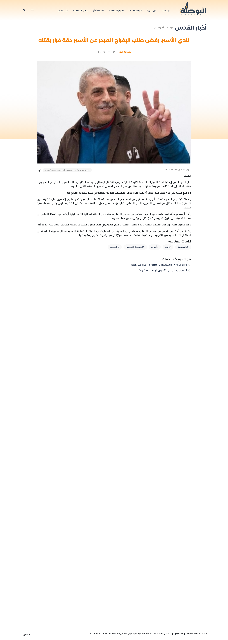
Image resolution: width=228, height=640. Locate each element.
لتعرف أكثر (98, 10)
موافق (26, 634)
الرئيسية (166, 10)
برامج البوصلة (80, 10)
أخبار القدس (159, 28)
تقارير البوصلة (116, 10)
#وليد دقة (183, 247)
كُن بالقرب (63, 10)
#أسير (168, 247)
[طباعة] (99, 52)
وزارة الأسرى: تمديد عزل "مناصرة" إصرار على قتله (159, 264)
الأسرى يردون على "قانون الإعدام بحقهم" (163, 270)
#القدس (114, 247)
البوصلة (137, 10)
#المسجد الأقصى (135, 247)
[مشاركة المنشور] (113, 52)
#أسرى (154, 247)
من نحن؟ (151, 10)
